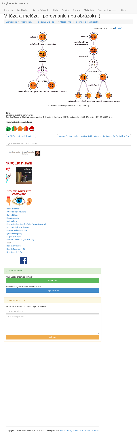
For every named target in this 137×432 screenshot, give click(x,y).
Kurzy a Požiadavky (41, 10)
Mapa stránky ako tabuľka (71, 430)
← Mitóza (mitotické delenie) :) (21, 136)
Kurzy (87, 430)
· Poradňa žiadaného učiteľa (16, 230)
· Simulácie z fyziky (12, 209)
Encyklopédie (22, 10)
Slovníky (76, 10)
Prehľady (95, 430)
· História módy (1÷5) (14, 252)
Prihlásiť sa (52, 280)
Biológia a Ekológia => (47, 22)
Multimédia (89, 10)
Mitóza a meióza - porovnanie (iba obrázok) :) (80, 22)
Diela (55, 10)
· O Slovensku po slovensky (16, 212)
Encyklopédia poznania (15, 3)
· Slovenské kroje (12, 215)
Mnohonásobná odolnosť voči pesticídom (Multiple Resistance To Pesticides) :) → (94, 136)
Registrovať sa (52, 290)
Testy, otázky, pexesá (107, 10)
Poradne (65, 10)
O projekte (8, 10)
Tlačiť (118, 28)
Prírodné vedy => (27, 22)
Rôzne (123, 10)
